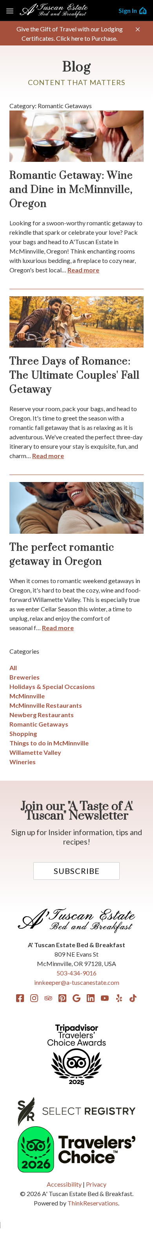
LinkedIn (91, 998)
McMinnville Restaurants (45, 705)
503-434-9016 (76, 973)
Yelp (119, 998)
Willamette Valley (35, 752)
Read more (83, 270)
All (13, 667)
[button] (138, 29)
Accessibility (64, 1184)
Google (76, 998)
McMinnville (27, 696)
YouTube (105, 998)
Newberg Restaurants (41, 714)
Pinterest (62, 998)
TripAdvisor (48, 998)
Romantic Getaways (38, 724)
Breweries (24, 677)
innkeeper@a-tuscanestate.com (76, 982)
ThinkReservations (92, 1203)
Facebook (20, 998)
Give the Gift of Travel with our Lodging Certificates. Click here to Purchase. (69, 33)
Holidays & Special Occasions (52, 686)
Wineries (22, 761)
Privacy (96, 1184)
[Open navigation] (10, 10)
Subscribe (77, 870)
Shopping (23, 733)
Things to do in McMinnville (49, 743)
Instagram (34, 998)
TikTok (133, 998)
